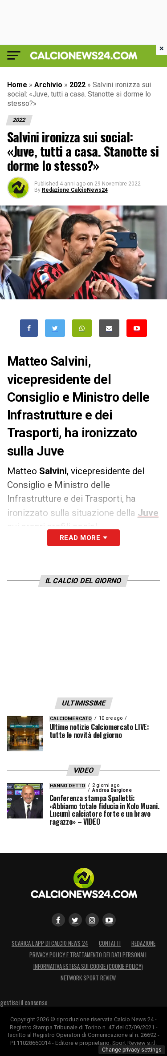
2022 (77, 85)
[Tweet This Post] (55, 328)
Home (17, 85)
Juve (148, 513)
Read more (80, 538)
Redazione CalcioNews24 (75, 190)
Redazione (143, 943)
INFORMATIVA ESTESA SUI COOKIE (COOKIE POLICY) (88, 966)
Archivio (48, 85)
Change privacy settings (132, 1050)
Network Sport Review (88, 978)
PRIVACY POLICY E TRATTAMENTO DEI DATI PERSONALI (88, 955)
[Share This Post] (82, 328)
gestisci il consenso (23, 1002)
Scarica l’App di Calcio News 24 (50, 943)
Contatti (110, 943)
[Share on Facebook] (29, 328)
